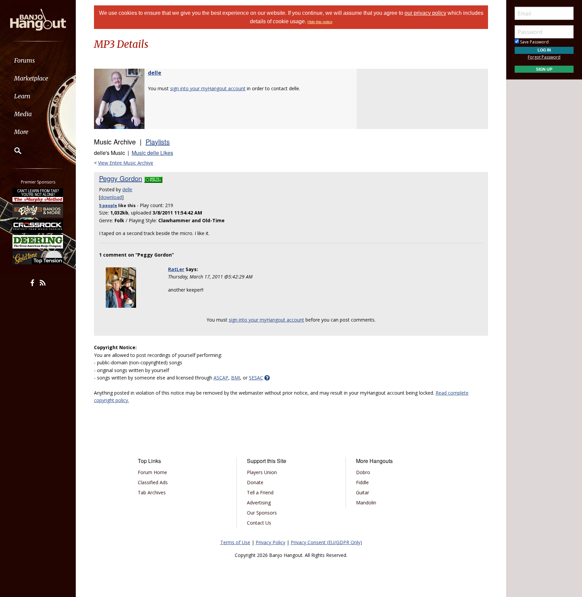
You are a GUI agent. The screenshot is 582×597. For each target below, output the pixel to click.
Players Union (262, 472)
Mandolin (366, 502)
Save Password (534, 42)
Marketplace (31, 78)
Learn (22, 96)
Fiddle (362, 482)
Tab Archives (152, 492)
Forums (24, 60)
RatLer (176, 269)
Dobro (363, 472)
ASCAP (221, 377)
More (21, 132)
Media (23, 114)
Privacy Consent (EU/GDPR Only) (326, 542)
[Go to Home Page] (38, 19)
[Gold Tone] (38, 257)
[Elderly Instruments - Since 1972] (38, 210)
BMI (235, 377)
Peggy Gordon (120, 178)
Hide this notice (320, 22)
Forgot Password (544, 57)
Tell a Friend (260, 492)
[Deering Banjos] (38, 242)
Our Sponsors (262, 512)
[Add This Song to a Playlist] (153, 178)
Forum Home (152, 472)
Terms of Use (235, 542)
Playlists (158, 141)
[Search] (13, 150)
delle (154, 72)
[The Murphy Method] (38, 195)
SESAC (256, 377)
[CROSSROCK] (38, 226)
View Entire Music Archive (125, 163)
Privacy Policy (270, 542)
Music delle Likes (152, 153)
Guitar (362, 492)
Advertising (259, 502)
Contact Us (259, 523)
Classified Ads (153, 482)
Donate (255, 482)
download (111, 197)
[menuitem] (38, 60)
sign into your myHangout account (208, 88)
